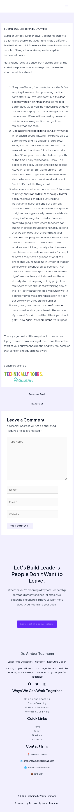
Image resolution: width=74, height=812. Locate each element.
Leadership (27, 28)
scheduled (37, 198)
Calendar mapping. (23, 237)
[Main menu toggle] (66, 6)
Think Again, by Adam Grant (35, 320)
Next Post (37, 403)
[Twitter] (37, 684)
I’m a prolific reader (52, 305)
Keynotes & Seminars (37, 711)
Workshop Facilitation (37, 707)
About (37, 731)
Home (37, 726)
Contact (37, 739)
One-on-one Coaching (37, 698)
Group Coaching (37, 703)
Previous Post (37, 394)
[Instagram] (44, 684)
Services (37, 735)
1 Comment (11, 28)
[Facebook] (29, 684)
